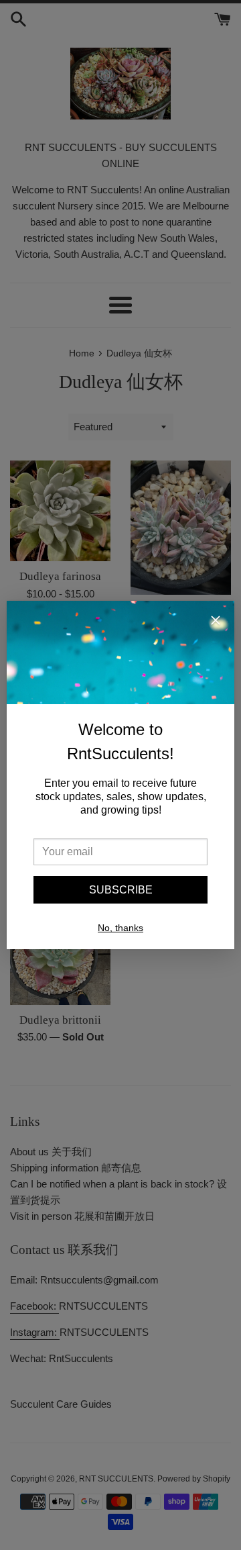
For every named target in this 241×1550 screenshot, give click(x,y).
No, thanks (120, 927)
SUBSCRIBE (121, 889)
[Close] (215, 622)
